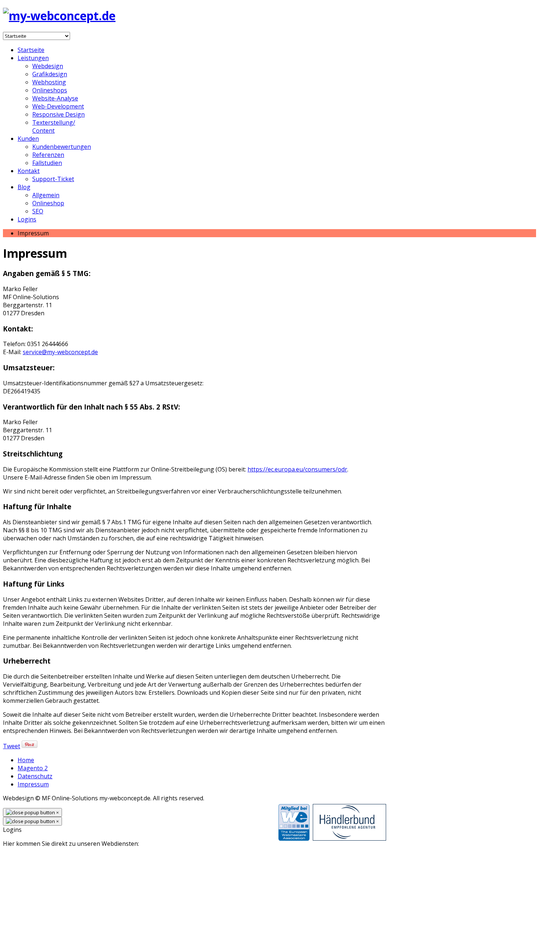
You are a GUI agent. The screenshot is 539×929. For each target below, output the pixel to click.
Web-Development (58, 106)
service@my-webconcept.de (60, 352)
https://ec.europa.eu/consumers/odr (297, 469)
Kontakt (29, 171)
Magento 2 (33, 768)
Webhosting (49, 82)
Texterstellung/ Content (53, 126)
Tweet (11, 746)
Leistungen (33, 58)
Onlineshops (49, 90)
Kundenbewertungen (61, 147)
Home (26, 760)
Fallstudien (47, 163)
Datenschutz (35, 776)
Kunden (28, 139)
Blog (24, 187)
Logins (27, 219)
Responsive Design (58, 114)
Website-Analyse (55, 98)
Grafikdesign (49, 74)
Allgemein (45, 195)
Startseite (31, 50)
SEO (37, 211)
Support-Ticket (53, 179)
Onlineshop (48, 203)
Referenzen (48, 155)
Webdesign (47, 66)
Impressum (33, 784)
